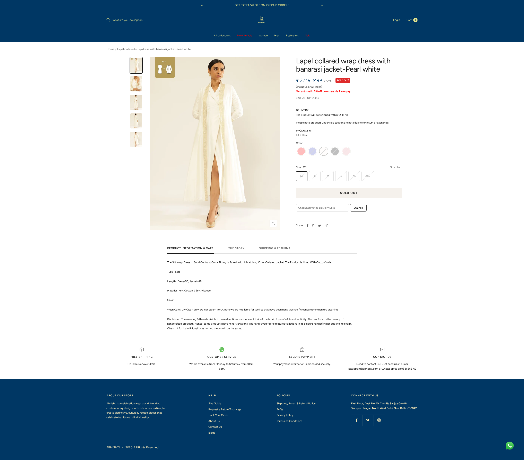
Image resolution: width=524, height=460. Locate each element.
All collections (222, 35)
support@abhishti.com (365, 368)
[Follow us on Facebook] (356, 420)
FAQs (280, 409)
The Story (236, 248)
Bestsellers (292, 35)
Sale (307, 35)
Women (263, 35)
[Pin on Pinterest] (313, 225)
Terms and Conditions (289, 421)
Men (276, 35)
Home (110, 49)
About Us (214, 421)
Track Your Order (218, 415)
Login (396, 19)
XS (301, 175)
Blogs (211, 432)
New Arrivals (244, 35)
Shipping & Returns (274, 248)
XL (354, 175)
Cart (411, 19)
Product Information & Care (190, 248)
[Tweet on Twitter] (319, 225)
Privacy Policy (285, 415)
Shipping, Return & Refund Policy (296, 403)
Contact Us (215, 426)
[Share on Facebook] (307, 225)
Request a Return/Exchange (224, 409)
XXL (367, 175)
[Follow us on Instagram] (379, 420)
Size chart (396, 167)
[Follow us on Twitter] (368, 420)
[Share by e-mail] (326, 225)
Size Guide (214, 403)
